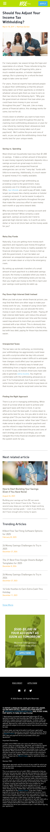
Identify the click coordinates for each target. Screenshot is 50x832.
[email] (19, 690)
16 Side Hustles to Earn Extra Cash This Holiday (23, 591)
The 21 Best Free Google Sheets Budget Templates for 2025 (23, 561)
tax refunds (13, 190)
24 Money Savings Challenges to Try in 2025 (22, 547)
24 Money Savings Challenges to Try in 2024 (22, 576)
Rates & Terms (9, 734)
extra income (23, 374)
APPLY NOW (32, 683)
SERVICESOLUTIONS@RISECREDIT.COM (18, 711)
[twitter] (30, 690)
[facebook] (25, 690)
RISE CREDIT (17, 683)
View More (8, 605)
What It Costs (22, 756)
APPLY (43, 4)
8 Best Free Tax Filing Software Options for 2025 (23, 532)
